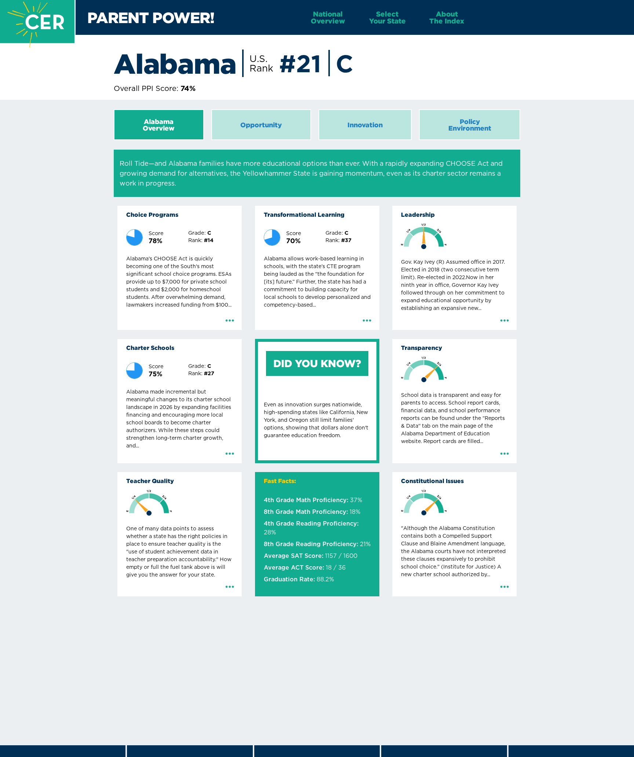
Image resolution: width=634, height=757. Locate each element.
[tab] (159, 124)
